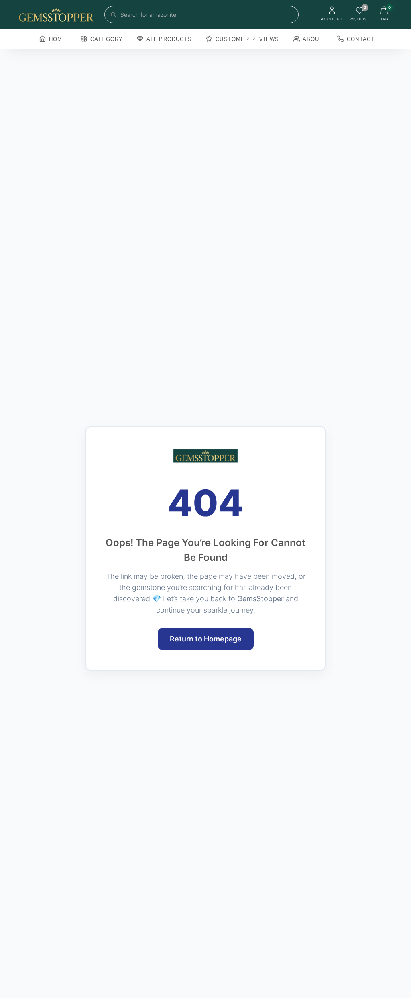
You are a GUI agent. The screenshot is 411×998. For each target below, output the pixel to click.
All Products (168, 39)
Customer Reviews (246, 39)
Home (57, 39)
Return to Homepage (206, 639)
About (312, 39)
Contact (360, 39)
